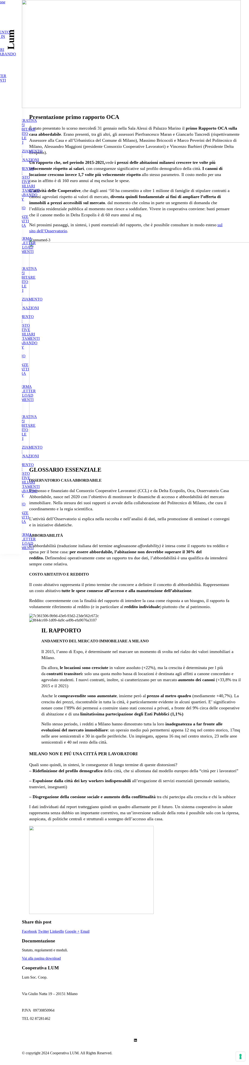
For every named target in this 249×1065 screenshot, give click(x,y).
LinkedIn (57, 931)
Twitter (43, 931)
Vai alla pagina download (41, 958)
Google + (72, 931)
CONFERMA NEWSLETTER (23, 240)
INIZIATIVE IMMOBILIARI (22, 184)
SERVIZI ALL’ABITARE (23, 127)
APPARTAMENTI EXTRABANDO (25, 192)
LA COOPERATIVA (23, 118)
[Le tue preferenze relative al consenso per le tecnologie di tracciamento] (240, 1056)
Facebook (29, 931)
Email (84, 931)
